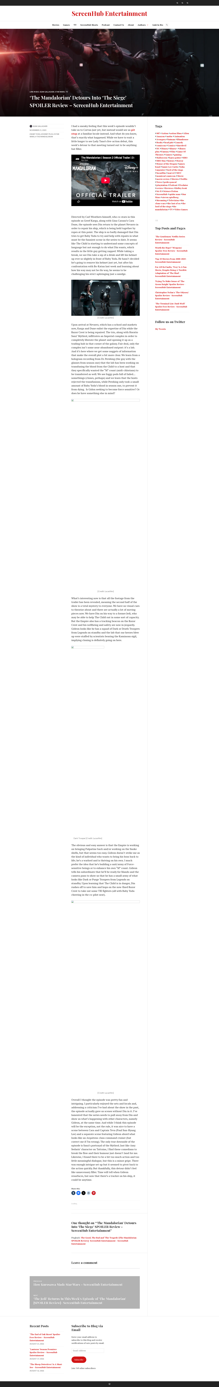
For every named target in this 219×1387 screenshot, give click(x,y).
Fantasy (165, 151)
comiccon (161, 145)
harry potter (175, 157)
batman (171, 139)
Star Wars (60, 92)
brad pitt (169, 142)
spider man (174, 194)
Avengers (161, 139)
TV (75, 24)
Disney (164, 148)
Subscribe (78, 1359)
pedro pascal (170, 182)
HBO (185, 157)
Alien (186, 133)
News (159, 182)
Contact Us (118, 24)
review (160, 188)
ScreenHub (162, 194)
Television (174, 200)
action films (176, 133)
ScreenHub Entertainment (109, 13)
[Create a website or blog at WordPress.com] (109, 1384)
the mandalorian (45, 137)
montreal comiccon (166, 176)
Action (165, 133)
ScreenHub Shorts (89, 24)
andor (169, 136)
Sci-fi (159, 191)
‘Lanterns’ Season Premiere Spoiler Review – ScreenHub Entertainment (43, 1352)
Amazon (161, 136)
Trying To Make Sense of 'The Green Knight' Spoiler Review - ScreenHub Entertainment (170, 284)
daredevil (181, 145)
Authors (142, 24)
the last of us (174, 203)
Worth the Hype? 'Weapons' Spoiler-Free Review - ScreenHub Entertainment (171, 250)
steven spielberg (170, 197)
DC (158, 148)
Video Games (181, 209)
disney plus (47, 134)
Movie (180, 176)
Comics (171, 145)
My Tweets (160, 329)
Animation (179, 136)
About (131, 24)
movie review (163, 179)
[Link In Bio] (177, 3)
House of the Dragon (167, 163)
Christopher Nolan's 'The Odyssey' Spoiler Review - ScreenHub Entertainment (172, 295)
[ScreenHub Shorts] (187, 3)
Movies (55, 24)
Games (66, 24)
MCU (179, 173)
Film (173, 151)
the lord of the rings (170, 205)
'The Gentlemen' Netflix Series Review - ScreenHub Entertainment (170, 239)
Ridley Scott (181, 188)
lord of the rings (175, 169)
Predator (183, 185)
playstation (162, 185)
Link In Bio (157, 24)
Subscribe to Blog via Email (87, 1328)
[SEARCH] (167, 25)
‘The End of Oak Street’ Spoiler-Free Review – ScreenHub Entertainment (45, 1337)
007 (158, 133)
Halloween (162, 157)
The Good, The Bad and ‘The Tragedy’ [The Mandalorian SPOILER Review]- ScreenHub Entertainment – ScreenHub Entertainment (103, 1240)
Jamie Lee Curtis (170, 166)
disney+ (173, 148)
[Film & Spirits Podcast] (182, 3)
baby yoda (35, 134)
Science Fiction (170, 191)
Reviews (169, 188)
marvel (171, 173)
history (171, 160)
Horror (179, 160)
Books (160, 142)
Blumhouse (182, 139)
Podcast (106, 24)
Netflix (184, 179)
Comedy (179, 142)
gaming (177, 154)
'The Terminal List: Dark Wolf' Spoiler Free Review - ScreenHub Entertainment (171, 306)
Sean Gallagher (47, 92)
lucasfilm (161, 173)
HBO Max (161, 160)
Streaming (162, 200)
